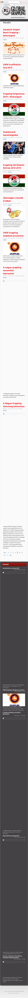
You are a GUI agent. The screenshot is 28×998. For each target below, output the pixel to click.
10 (4, 555)
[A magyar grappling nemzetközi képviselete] (14, 718)
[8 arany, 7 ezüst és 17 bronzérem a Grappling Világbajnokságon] (14, 962)
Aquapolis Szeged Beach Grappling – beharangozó (11, 32)
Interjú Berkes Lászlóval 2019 (11, 568)
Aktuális (5, 39)
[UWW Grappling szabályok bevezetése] (14, 705)
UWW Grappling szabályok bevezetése (13, 690)
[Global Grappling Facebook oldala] (2, 2)
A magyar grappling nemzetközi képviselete (12, 270)
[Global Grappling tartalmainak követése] (1, 2)
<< (8, 552)
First (5, 552)
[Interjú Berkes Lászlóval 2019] (14, 573)
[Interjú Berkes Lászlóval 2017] (14, 840)
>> (7, 555)
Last (10, 555)
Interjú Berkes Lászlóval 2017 (11, 835)
